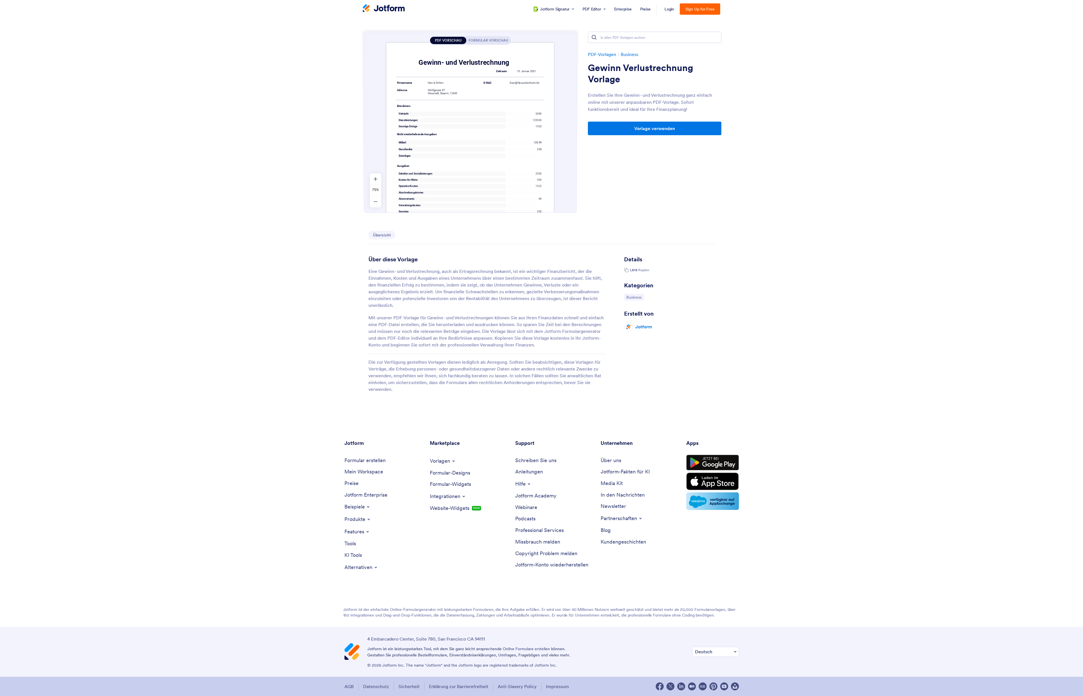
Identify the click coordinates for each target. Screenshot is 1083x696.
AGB (349, 686)
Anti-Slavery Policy (517, 686)
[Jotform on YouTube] (724, 686)
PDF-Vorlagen (602, 54)
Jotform (643, 326)
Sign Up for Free (700, 9)
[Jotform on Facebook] (660, 686)
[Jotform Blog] (703, 686)
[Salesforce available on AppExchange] (712, 501)
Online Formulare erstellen (526, 648)
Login (669, 9)
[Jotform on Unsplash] (735, 686)
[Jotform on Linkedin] (681, 686)
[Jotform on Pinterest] (713, 686)
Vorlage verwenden (654, 128)
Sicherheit (409, 686)
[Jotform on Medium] (692, 686)
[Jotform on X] (670, 686)
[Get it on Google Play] (712, 463)
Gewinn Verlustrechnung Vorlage (640, 73)
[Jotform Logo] (384, 9)
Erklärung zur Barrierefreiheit (458, 686)
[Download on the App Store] (712, 481)
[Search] (594, 37)
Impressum (557, 686)
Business (629, 54)
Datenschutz (376, 686)
